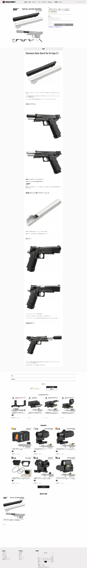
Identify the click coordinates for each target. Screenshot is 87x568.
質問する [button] (51, 389)
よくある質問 (4, 556)
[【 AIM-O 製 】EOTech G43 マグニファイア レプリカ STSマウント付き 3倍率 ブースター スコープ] (43, 438)
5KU (48, 7)
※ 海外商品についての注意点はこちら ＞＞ (55, 26)
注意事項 (13, 379)
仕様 (12, 375)
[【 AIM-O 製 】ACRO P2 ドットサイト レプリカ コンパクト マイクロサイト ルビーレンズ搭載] (21, 438)
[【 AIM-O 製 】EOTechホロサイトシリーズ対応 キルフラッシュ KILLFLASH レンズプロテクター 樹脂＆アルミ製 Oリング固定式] (21, 467)
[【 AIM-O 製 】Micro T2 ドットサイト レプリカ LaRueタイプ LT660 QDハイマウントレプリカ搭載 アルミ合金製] (43, 467)
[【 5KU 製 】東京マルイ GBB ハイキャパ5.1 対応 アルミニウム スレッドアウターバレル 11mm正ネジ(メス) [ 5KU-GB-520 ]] (14, 507)
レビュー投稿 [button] (52, 387)
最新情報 (20, 553)
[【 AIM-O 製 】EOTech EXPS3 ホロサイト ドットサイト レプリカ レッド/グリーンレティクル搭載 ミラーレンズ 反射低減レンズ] (65, 467)
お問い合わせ (4, 554)
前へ (12, 23)
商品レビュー (21, 558)
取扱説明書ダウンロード (6, 558)
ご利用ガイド (4, 553)
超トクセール (21, 556)
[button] (34, 2)
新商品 (20, 554)
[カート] (84, 2)
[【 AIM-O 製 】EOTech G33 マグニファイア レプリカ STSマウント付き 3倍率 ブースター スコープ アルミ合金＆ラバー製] (65, 438)
